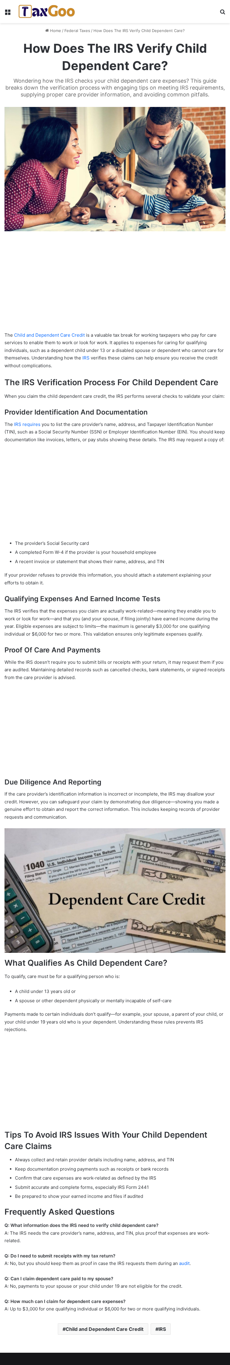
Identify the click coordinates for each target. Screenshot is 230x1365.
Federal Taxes (77, 30)
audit (184, 1263)
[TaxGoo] (46, 11)
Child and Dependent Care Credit (49, 335)
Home (55, 30)
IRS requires (27, 424)
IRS (86, 358)
